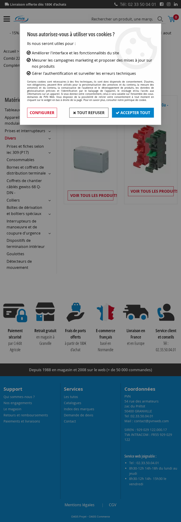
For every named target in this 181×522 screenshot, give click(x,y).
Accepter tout (134, 112)
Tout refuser (90, 112)
